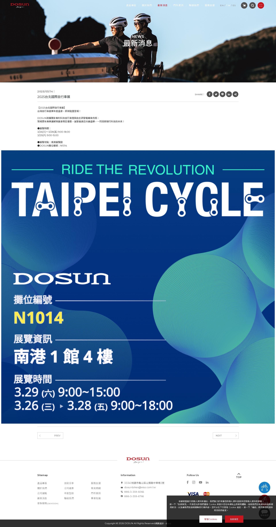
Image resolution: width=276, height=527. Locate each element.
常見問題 (96, 488)
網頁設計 (159, 523)
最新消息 (163, 5)
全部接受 (234, 519)
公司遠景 (69, 488)
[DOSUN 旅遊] (264, 487)
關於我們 (147, 5)
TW (228, 5)
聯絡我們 (194, 5)
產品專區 (131, 5)
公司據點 (42, 493)
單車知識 (96, 498)
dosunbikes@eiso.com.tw (140, 487)
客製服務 (48, 503)
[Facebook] (187, 482)
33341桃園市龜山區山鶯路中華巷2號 (144, 483)
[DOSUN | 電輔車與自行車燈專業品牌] (19, 5)
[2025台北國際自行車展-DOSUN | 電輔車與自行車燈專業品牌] (209, 94)
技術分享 (69, 483)
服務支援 (210, 5)
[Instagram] (193, 482)
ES (234, 5)
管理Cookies (210, 519)
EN (222, 5)
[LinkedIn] (207, 482)
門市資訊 (178, 5)
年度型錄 (69, 493)
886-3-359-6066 (134, 492)
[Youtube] (200, 482)
